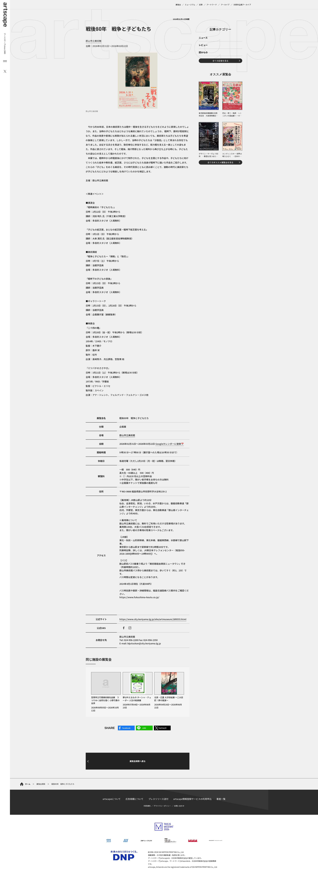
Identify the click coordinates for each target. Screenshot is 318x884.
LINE (144, 728)
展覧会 (178, 4)
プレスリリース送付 (158, 798)
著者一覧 (221, 798)
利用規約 (147, 806)
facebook (124, 628)
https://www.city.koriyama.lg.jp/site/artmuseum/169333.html (152, 619)
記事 (201, 4)
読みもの (203, 52)
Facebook (126, 728)
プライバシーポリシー (162, 806)
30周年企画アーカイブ (242, 4)
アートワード (212, 4)
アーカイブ (225, 4)
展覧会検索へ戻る (138, 761)
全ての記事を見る (220, 60)
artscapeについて (112, 798)
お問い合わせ (179, 806)
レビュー (203, 45)
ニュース (203, 37)
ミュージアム (190, 4)
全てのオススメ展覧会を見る (220, 162)
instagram (130, 628)
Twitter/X (162, 728)
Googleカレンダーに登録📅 (169, 443)
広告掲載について (134, 798)
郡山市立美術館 (93, 40)
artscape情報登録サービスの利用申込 (192, 798)
